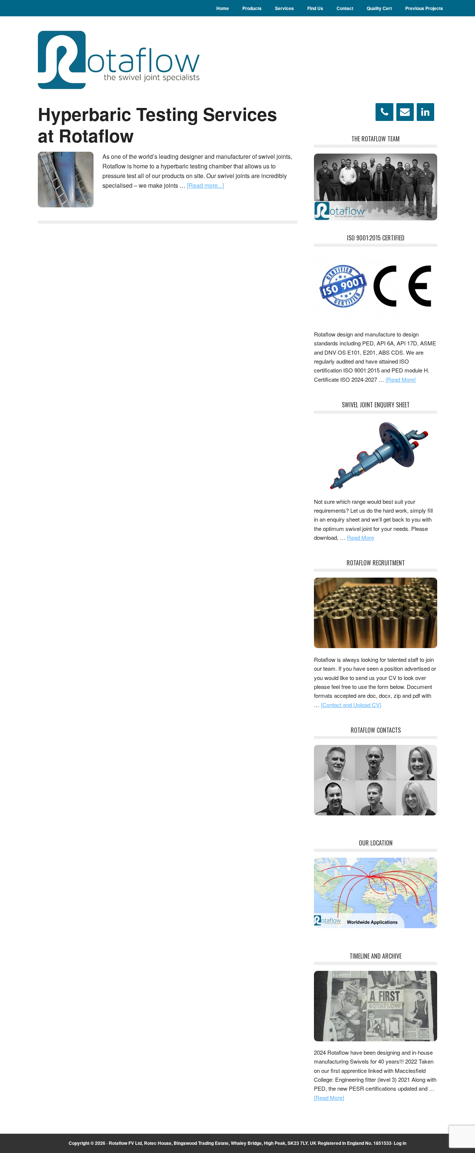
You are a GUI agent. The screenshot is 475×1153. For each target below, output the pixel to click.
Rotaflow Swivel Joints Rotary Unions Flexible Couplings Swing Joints (138, 59)
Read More (360, 537)
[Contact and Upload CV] (351, 705)
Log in (400, 1143)
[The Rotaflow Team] (375, 218)
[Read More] (401, 379)
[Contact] (405, 112)
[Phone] (384, 112)
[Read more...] (205, 185)
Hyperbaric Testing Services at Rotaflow (157, 124)
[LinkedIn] (425, 112)
